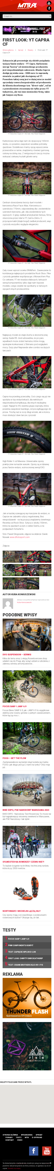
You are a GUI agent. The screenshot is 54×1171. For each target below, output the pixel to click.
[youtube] (46, 1151)
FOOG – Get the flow (14, 758)
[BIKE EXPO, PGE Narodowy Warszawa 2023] (27, 790)
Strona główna (8, 50)
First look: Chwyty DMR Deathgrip (24, 957)
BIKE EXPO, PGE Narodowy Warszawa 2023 (26, 810)
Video (19, 1140)
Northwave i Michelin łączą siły (21, 911)
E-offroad (37, 1137)
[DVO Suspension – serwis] (27, 635)
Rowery (30, 50)
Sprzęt (20, 50)
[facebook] (33, 1151)
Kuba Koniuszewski (23, 594)
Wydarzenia (26, 1135)
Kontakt (10, 1140)
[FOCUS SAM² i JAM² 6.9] (27, 686)
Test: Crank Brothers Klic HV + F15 (24, 964)
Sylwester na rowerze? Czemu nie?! (23, 862)
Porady (9, 1137)
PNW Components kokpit (19, 944)
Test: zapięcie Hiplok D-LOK (20, 951)
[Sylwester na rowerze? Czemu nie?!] (27, 842)
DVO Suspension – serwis (17, 654)
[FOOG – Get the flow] (27, 738)
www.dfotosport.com (20, 537)
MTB (27, 1137)
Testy (18, 1137)
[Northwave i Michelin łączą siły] (27, 891)
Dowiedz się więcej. (14, 1168)
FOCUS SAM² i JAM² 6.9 (14, 706)
